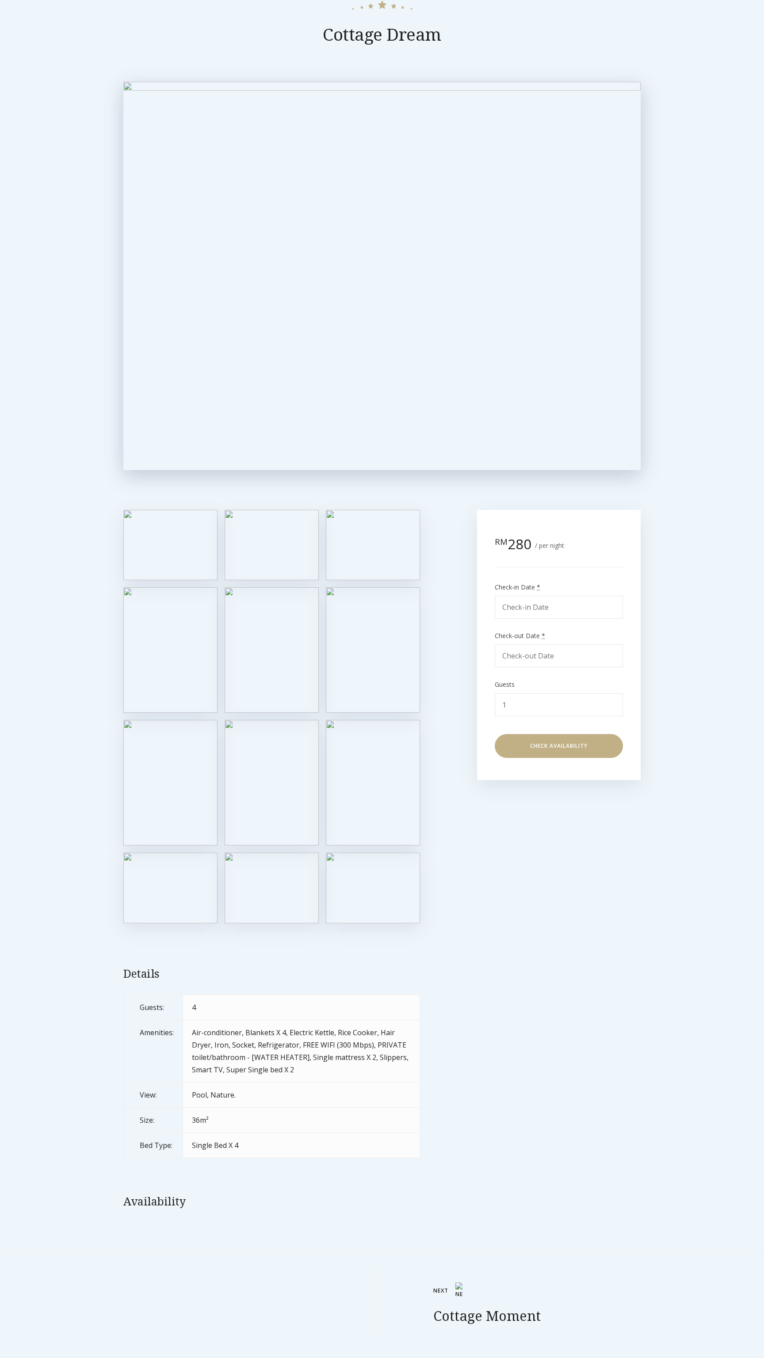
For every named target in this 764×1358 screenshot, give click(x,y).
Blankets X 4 (265, 1032)
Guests (505, 684)
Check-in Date (517, 586)
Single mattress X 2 (344, 1057)
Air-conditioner (217, 1032)
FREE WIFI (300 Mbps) (338, 1045)
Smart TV (207, 1070)
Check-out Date (520, 635)
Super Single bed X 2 (260, 1070)
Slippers (393, 1057)
